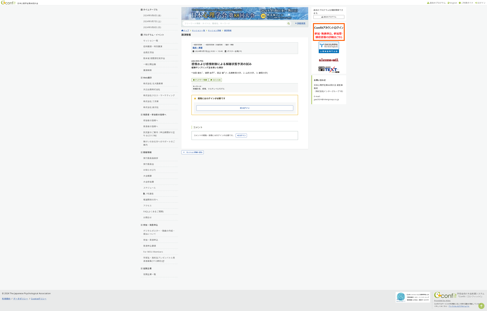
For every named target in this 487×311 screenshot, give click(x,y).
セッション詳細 (214, 30)
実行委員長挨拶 (150, 158)
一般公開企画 (149, 64)
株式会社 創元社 (151, 107)
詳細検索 (301, 23)
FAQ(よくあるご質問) (153, 211)
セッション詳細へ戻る (194, 152)
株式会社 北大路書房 (153, 83)
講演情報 (228, 30)
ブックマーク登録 (201, 80)
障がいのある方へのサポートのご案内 (159, 143)
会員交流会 (148, 52)
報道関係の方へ (150, 199)
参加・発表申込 (150, 240)
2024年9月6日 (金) (152, 15)
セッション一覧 (150, 40)
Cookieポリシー (38, 298)
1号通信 (150, 193)
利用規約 (6, 298)
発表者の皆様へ (150, 126)
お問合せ (147, 217)
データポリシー (20, 298)
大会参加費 (148, 181)
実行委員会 (148, 164)
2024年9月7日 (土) (152, 21)
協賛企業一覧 (149, 274)
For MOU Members (153, 251)
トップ (186, 30)
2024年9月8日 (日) (152, 27)
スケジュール (149, 187)
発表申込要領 (149, 245)
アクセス (147, 205)
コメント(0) (217, 80)
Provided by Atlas (442, 300)
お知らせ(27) (149, 170)
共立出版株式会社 (151, 89)
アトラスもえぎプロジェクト (459, 306)
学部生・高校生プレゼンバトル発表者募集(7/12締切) (159, 259)
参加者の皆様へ (150, 120)
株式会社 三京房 (151, 101)
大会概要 (147, 175)
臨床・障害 (198, 47)
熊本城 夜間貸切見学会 (154, 58)
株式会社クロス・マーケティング (159, 95)
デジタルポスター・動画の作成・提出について (159, 232)
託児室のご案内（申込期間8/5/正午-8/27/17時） (159, 134)
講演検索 (147, 70)
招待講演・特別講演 (152, 46)
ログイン (246, 108)
